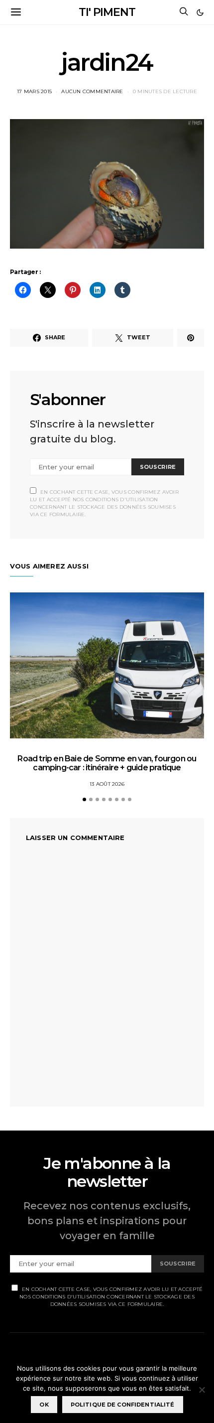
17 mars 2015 (34, 91)
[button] (200, 12)
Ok (43, 1404)
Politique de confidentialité (123, 1404)
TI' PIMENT (107, 12)
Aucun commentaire (92, 91)
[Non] (202, 1390)
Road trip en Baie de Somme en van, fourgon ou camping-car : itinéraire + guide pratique (106, 763)
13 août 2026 (107, 784)
